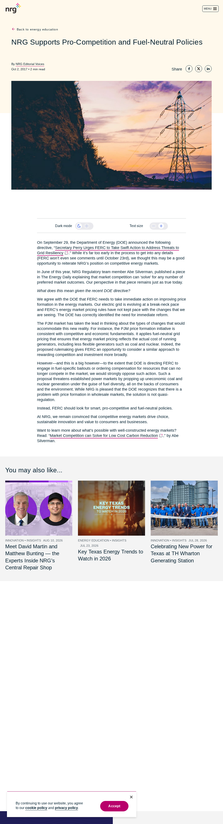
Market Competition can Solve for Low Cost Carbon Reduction (101, 430)
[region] (71, 804)
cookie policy (36, 808)
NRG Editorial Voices (29, 64)
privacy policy (66, 808)
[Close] (131, 797)
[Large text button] (161, 226)
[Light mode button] (87, 226)
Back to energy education (37, 29)
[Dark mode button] (79, 226)
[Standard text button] (153, 226)
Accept (114, 806)
